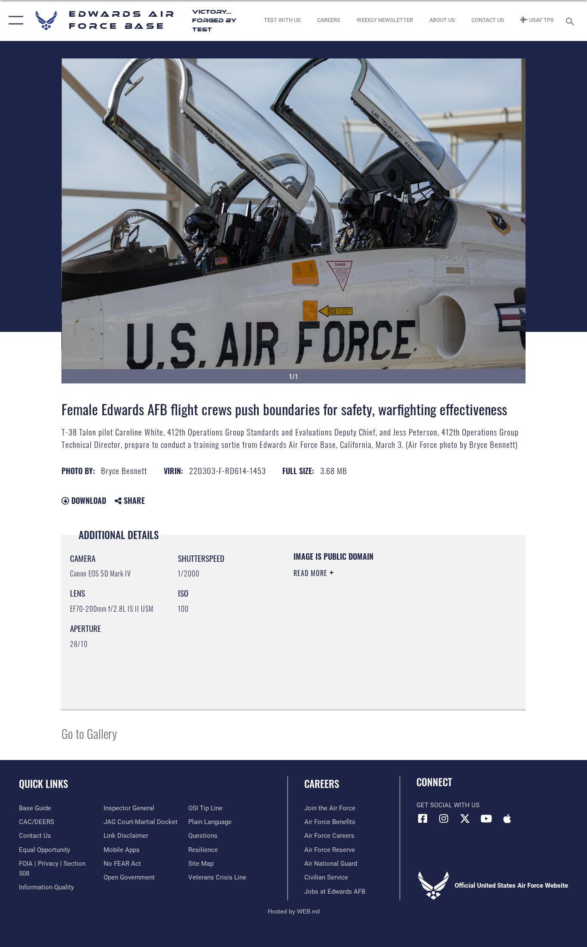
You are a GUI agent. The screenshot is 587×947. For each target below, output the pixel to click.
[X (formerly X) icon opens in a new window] (465, 818)
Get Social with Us (448, 805)
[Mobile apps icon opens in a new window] (507, 818)
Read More (312, 573)
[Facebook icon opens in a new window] (422, 818)
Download (87, 500)
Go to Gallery (89, 733)
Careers (321, 783)
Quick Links (43, 783)
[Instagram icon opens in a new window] (443, 818)
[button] (14, 20)
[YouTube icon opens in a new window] (486, 818)
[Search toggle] (571, 20)
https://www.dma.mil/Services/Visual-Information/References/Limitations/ (394, 640)
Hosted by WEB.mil (294, 911)
